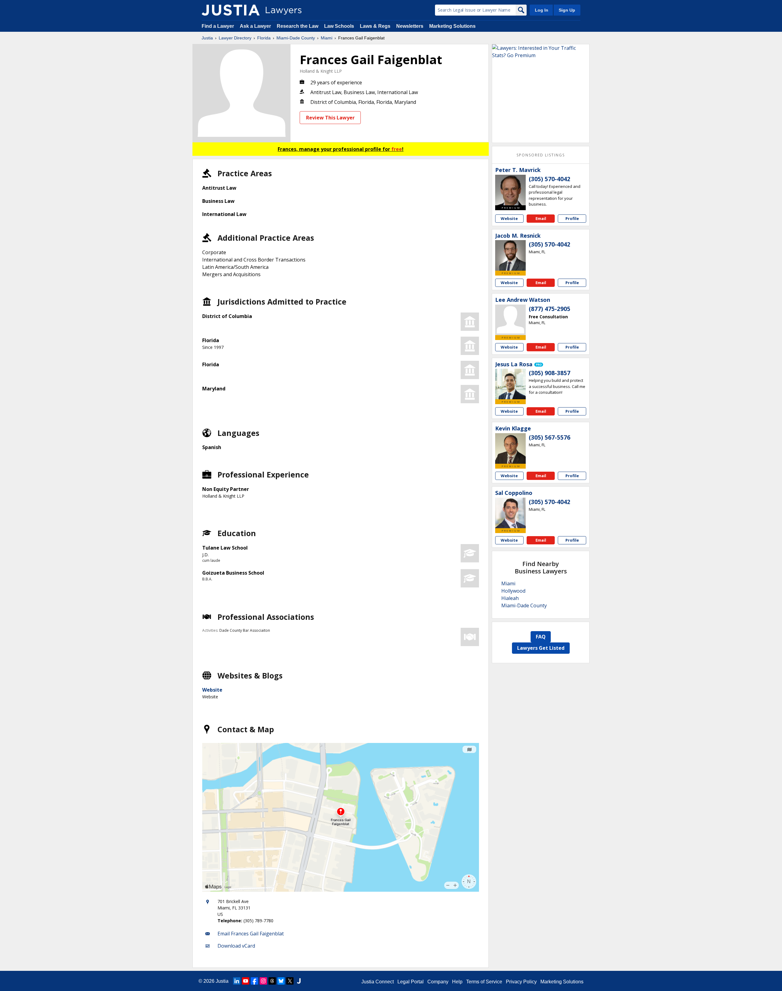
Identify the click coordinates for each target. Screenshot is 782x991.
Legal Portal (410, 981)
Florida (264, 37)
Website (212, 689)
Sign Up (567, 10)
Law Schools (339, 26)
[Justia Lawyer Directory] (231, 10)
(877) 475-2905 (549, 309)
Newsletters (409, 26)
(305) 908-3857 (549, 373)
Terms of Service (484, 981)
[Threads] (272, 981)
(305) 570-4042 (549, 179)
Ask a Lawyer (256, 26)
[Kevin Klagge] (510, 448)
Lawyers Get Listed (541, 648)
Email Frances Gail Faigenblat (250, 933)
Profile (572, 218)
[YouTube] (245, 981)
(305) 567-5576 (549, 437)
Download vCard (236, 945)
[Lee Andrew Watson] (510, 320)
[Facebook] (254, 981)
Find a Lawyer (218, 26)
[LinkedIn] (236, 981)
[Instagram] (263, 981)
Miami (326, 37)
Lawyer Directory (235, 37)
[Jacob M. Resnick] (510, 255)
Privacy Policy (521, 981)
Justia (207, 37)
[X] (290, 981)
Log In (541, 10)
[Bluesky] (281, 981)
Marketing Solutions (452, 26)
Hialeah (510, 598)
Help (457, 981)
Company (437, 981)
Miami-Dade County (295, 37)
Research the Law (297, 26)
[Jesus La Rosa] (510, 384)
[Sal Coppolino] (510, 513)
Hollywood (513, 590)
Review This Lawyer (330, 117)
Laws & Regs (375, 26)
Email (540, 218)
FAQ (541, 636)
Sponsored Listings (541, 155)
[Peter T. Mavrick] (510, 190)
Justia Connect (377, 981)
